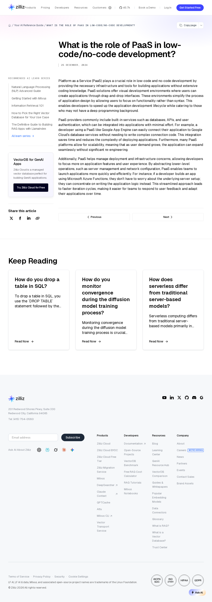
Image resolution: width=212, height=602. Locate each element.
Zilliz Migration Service (106, 470)
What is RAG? (160, 526)
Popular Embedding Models (159, 497)
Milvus (101, 478)
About (180, 443)
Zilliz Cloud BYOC (107, 450)
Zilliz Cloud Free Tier (106, 459)
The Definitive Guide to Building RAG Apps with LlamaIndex (32, 127)
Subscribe (73, 437)
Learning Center (157, 452)
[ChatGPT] (39, 450)
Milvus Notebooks (131, 491)
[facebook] (20, 218)
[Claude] (64, 450)
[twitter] (11, 218)
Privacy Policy (42, 576)
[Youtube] (164, 398)
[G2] (202, 398)
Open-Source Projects (132, 452)
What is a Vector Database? (159, 536)
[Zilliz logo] (16, 7)
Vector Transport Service (103, 526)
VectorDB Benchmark (131, 463)
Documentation (133, 443)
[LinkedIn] (172, 398)
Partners (182, 463)
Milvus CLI (103, 516)
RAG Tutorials (132, 482)
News (180, 457)
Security (59, 576)
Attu (99, 509)
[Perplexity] (47, 450)
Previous (96, 217)
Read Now (22, 341)
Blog (155, 443)
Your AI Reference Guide (28, 25)
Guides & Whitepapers (160, 484)
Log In (167, 7)
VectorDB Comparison (159, 474)
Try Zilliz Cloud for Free (31, 187)
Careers (181, 450)
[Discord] (194, 398)
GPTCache (103, 502)
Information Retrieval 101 (28, 105)
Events (181, 470)
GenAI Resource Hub (160, 463)
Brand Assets (185, 483)
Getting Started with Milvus (29, 98)
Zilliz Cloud (103, 443)
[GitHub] (187, 398)
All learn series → (23, 136)
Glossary (158, 519)
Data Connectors (159, 510)
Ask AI (199, 592)
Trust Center (159, 547)
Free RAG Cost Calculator (133, 474)
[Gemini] (72, 450)
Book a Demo (147, 7)
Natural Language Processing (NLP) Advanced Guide (31, 89)
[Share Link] (37, 218)
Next (166, 217)
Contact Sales (185, 477)
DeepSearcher (105, 485)
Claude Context (101, 494)
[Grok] (56, 450)
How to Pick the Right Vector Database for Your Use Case (30, 115)
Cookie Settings (78, 576)
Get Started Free (190, 7)
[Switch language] (110, 7)
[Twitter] (179, 398)
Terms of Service (18, 576)
